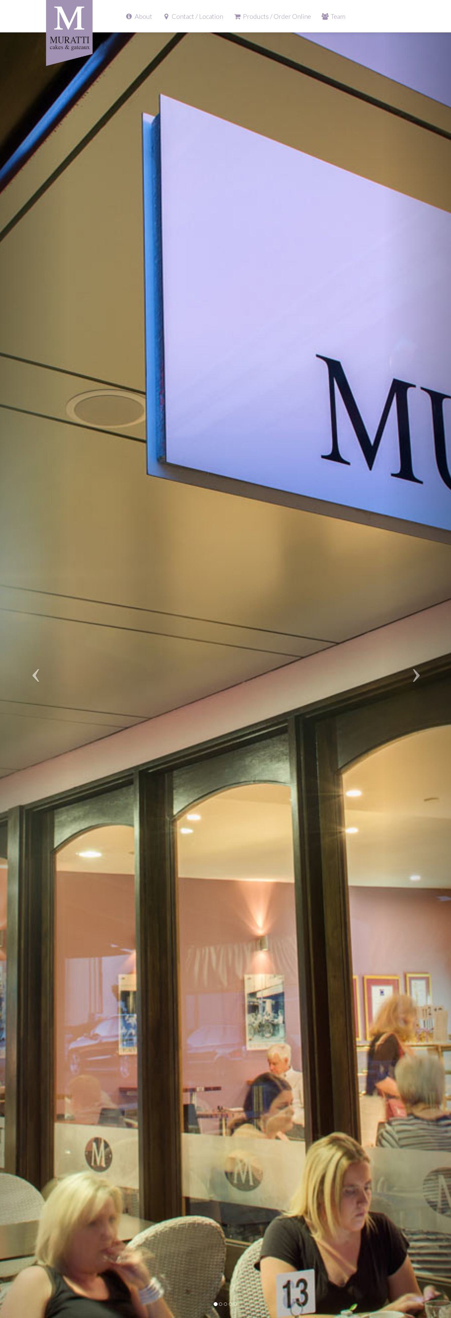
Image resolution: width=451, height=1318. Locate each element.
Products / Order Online (276, 16)
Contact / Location (196, 16)
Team (337, 16)
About (142, 16)
